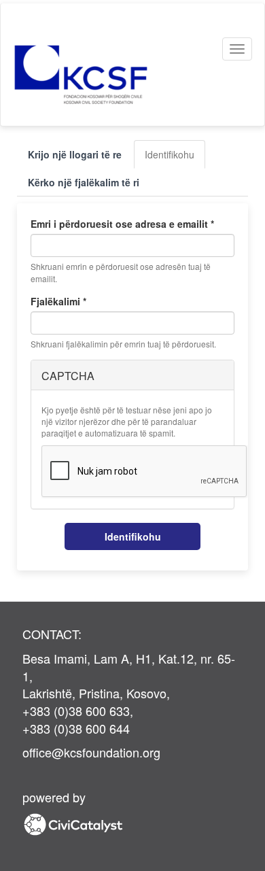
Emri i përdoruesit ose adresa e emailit (122, 223)
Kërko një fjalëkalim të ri (83, 182)
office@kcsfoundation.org (91, 752)
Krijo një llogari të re (75, 154)
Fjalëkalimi (58, 301)
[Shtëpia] (98, 74)
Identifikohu (175, 158)
